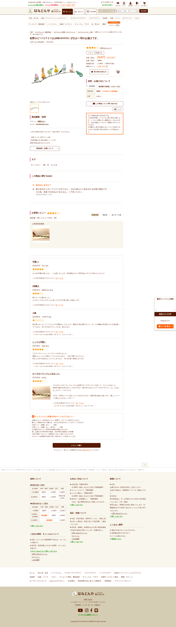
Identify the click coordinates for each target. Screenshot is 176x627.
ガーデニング (127, 18)
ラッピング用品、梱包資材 (69, 577)
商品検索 (144, 11)
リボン (137, 18)
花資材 (105, 18)
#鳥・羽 (46, 165)
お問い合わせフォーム (39, 554)
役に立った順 (116, 215)
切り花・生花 (42, 573)
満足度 (105, 215)
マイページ (36, 557)
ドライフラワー (94, 18)
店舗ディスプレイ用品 (109, 577)
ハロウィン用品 (113, 25)
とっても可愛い (39, 342)
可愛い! (35, 262)
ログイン (87, 450)
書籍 (104, 24)
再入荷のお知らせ (100, 72)
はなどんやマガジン (57, 581)
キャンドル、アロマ (82, 24)
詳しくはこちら (37, 526)
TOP (31, 32)
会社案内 (71, 581)
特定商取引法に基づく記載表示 (89, 581)
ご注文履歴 (36, 560)
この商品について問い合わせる (106, 103)
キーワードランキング (37, 581)
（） (106, 48)
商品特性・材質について (45, 148)
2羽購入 (35, 286)
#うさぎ (54, 165)
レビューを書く (76, 445)
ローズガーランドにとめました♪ (46, 374)
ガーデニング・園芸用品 (43, 32)
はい (57, 278)
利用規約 (107, 581)
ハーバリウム (52, 24)
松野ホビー (41, 121)
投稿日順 (95, 215)
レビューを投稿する (95, 53)
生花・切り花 (33, 18)
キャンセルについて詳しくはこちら (44, 551)
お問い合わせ (88, 599)
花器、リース (115, 18)
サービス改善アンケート (89, 615)
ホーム (32, 573)
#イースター (35, 165)
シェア (119, 109)
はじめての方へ (107, 5)
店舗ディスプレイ (66, 24)
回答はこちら (116, 539)
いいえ (61, 278)
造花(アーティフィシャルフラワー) (127, 573)
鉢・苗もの (96, 24)
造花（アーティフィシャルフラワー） (54, 18)
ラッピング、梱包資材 (37, 24)
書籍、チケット (127, 577)
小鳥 (34, 313)
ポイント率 (68, 5)
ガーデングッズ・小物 (85, 32)
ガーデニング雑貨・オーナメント (64, 32)
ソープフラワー (105, 573)
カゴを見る (165, 326)
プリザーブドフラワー (78, 18)
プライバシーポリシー (122, 581)
